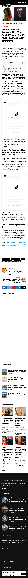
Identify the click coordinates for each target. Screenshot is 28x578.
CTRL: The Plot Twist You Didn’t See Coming (12, 65)
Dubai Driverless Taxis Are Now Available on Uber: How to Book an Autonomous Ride (17, 387)
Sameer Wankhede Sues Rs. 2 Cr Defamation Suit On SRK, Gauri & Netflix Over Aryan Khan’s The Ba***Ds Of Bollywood (7, 454)
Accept (23, 574)
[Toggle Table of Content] (23, 63)
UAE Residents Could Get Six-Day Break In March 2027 (17, 509)
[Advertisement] (14, 347)
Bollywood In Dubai (6, 415)
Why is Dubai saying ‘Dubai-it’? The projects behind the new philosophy (17, 519)
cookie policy (12, 575)
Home (3, 23)
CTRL (23, 259)
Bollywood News (15, 259)
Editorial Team (8, 44)
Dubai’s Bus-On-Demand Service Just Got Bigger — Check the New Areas (17, 501)
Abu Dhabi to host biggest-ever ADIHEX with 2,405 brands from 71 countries (16, 379)
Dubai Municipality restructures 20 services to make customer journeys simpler (17, 396)
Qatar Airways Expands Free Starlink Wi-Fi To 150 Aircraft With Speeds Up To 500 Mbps (17, 371)
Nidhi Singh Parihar (8, 431)
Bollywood (8, 23)
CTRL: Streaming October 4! (12, 71)
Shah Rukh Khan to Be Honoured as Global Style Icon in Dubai (7, 421)
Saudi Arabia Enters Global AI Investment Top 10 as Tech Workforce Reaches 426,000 (17, 529)
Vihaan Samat (17, 261)
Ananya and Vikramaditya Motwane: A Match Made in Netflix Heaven (13, 69)
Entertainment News (7, 261)
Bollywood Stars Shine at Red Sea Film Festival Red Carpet (20, 422)
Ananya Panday (6, 259)
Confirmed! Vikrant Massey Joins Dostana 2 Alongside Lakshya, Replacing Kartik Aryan (20, 452)
